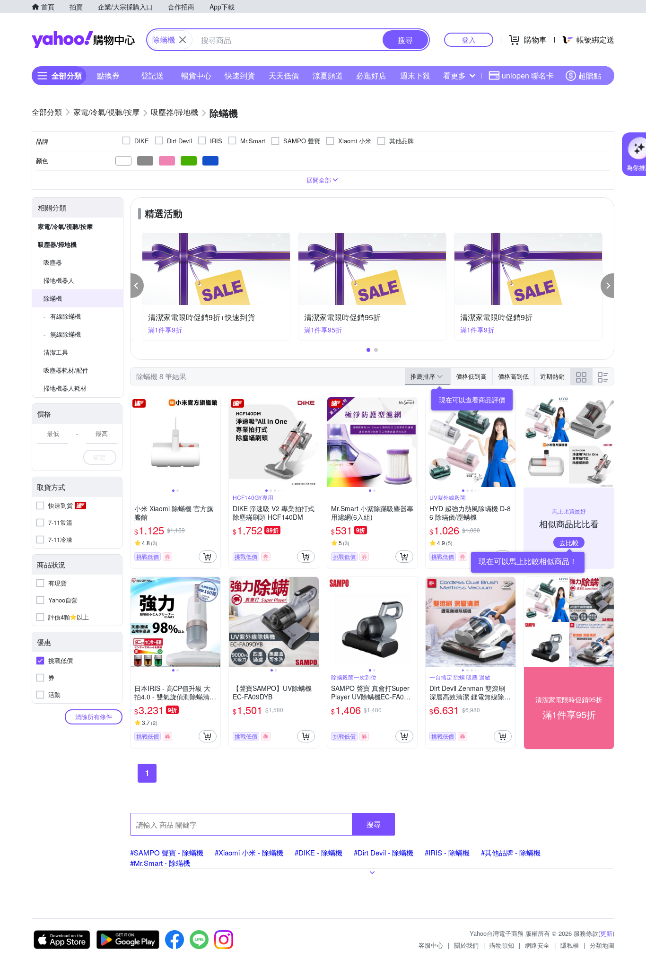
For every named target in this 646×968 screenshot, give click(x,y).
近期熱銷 (552, 376)
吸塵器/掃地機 (57, 244)
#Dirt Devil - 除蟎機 (383, 852)
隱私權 (569, 945)
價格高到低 (513, 376)
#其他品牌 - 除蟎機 (511, 852)
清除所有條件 (93, 716)
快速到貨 (240, 75)
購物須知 (501, 945)
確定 (100, 457)
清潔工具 (56, 352)
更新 (606, 933)
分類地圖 (602, 945)
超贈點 (589, 75)
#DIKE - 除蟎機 (318, 852)
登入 (469, 39)
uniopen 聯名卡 (528, 75)
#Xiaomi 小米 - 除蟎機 (249, 852)
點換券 (108, 75)
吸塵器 (53, 262)
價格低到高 (471, 376)
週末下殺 (415, 75)
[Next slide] (214, 442)
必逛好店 (371, 75)
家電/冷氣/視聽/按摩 (65, 226)
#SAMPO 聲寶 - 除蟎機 (166, 852)
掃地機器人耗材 (65, 388)
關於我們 (466, 945)
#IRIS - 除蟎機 (447, 852)
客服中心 (431, 945)
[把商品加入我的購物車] (208, 556)
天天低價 (284, 75)
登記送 (152, 75)
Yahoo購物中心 (83, 39)
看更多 (454, 75)
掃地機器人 (59, 280)
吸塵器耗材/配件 (66, 370)
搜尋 (374, 824)
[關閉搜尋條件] (182, 39)
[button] (137, 285)
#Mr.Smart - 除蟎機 (160, 863)
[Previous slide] (137, 442)
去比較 (569, 542)
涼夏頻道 (328, 75)
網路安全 (537, 945)
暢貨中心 (196, 75)
